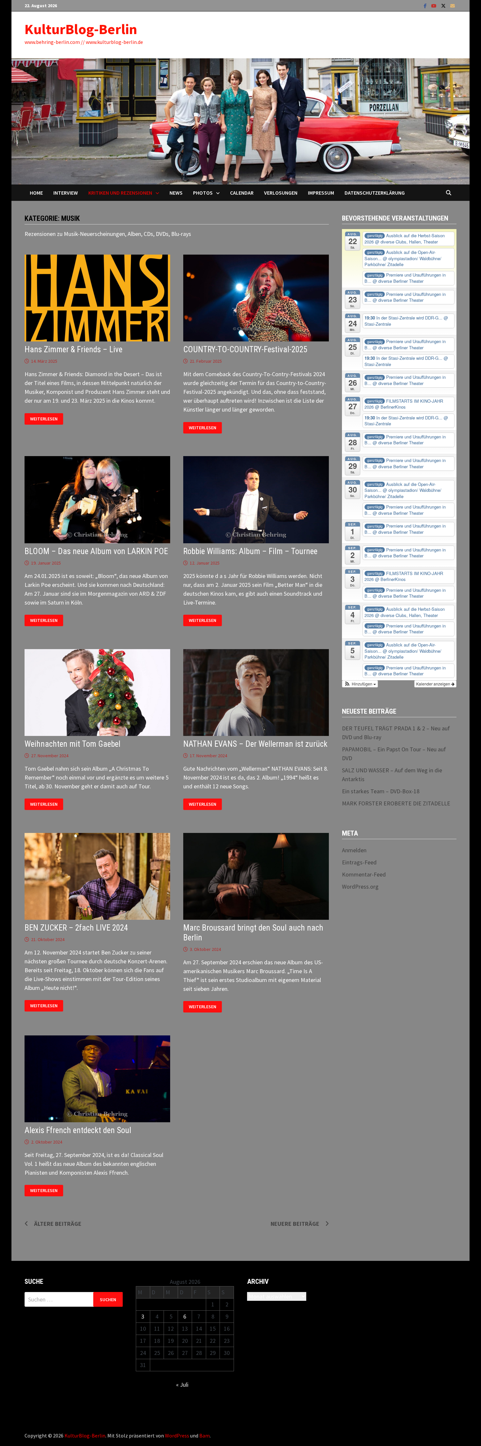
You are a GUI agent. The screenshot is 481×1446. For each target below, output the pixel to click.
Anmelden (354, 850)
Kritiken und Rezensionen (120, 192)
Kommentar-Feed (364, 874)
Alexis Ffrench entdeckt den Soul (78, 1130)
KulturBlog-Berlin (81, 29)
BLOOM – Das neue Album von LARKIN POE (96, 551)
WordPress (177, 1435)
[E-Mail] (452, 5)
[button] (360, 684)
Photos (203, 192)
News (176, 192)
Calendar (242, 192)
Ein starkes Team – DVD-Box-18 (380, 791)
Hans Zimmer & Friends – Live (73, 349)
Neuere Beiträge (295, 1223)
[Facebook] (426, 5)
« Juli (182, 1384)
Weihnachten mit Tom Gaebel (72, 744)
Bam (204, 1435)
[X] (444, 5)
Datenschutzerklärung (375, 192)
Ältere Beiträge (57, 1223)
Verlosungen (280, 192)
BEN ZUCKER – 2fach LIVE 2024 (76, 928)
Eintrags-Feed (359, 862)
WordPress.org (360, 886)
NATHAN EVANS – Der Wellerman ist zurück (255, 744)
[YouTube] (434, 5)
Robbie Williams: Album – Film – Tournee (250, 551)
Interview (65, 192)
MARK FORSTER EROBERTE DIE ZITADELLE (396, 803)
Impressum (321, 192)
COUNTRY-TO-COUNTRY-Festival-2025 (245, 349)
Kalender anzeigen (433, 683)
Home (36, 192)
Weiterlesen (44, 419)
